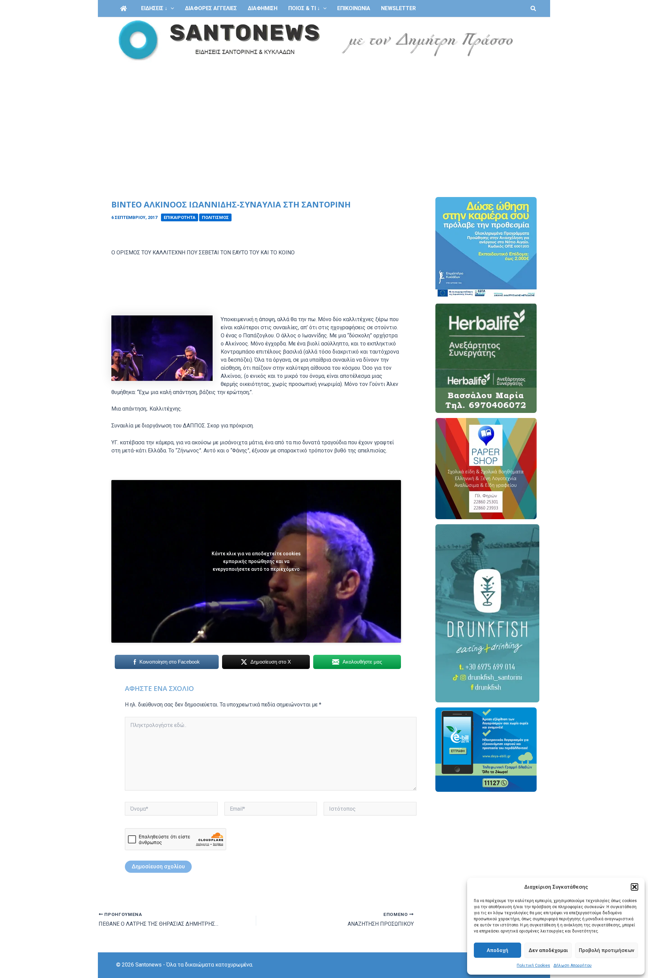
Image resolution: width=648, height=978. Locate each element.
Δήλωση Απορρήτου (573, 965)
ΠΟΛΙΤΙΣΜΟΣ (215, 217)
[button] (634, 887)
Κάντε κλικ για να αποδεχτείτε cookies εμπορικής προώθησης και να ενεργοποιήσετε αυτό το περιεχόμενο (256, 561)
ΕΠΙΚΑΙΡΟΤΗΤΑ (179, 217)
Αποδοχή (497, 950)
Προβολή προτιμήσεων (606, 950)
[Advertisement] (324, 114)
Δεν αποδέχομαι (548, 950)
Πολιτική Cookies (533, 965)
